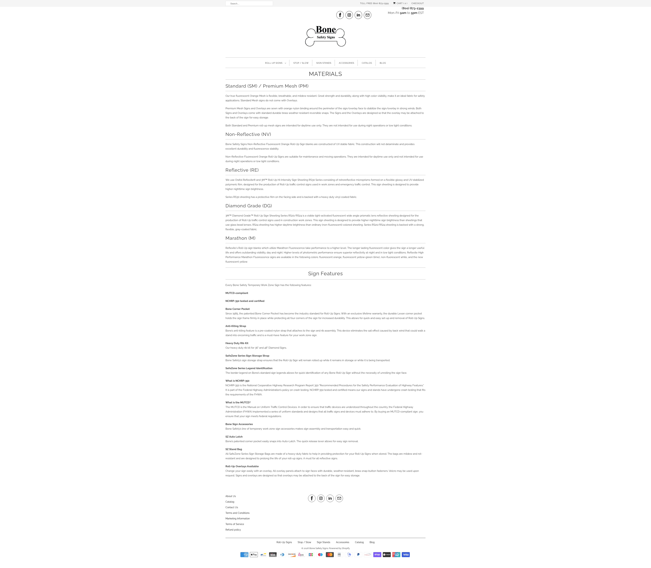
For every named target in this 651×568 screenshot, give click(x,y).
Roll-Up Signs (274, 63)
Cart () (401, 3)
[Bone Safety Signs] (325, 31)
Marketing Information (237, 518)
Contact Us (231, 507)
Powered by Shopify (339, 548)
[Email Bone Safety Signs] (367, 15)
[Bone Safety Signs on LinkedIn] (358, 15)
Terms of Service (234, 524)
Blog (383, 63)
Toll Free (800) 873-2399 (374, 3)
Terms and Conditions (237, 513)
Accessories (346, 63)
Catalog (367, 63)
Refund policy (233, 529)
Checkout (417, 3)
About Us (230, 496)
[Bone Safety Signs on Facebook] (340, 15)
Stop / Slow (301, 63)
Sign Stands (323, 63)
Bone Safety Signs (318, 548)
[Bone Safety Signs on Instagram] (349, 15)
